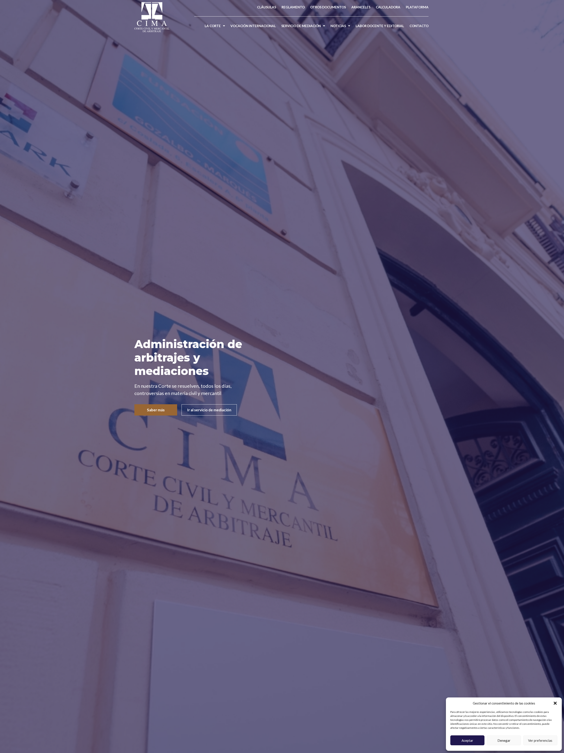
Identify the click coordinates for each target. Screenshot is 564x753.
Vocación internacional (253, 26)
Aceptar (467, 740)
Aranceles (360, 7)
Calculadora (388, 7)
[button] (555, 703)
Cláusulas (266, 7)
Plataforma (417, 7)
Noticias (338, 26)
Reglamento (293, 7)
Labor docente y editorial (380, 26)
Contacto (419, 26)
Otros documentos (328, 7)
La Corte (213, 26)
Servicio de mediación (301, 26)
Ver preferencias (540, 740)
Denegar (503, 740)
